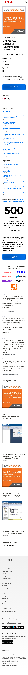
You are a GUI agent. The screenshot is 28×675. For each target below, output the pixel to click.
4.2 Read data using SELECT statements (11, 149)
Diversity (4, 585)
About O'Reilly (6, 568)
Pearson (7, 70)
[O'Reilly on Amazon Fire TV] (7, 643)
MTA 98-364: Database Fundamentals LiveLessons (13, 200)
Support (4, 593)
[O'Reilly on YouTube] (11, 560)
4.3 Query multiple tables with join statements (13, 155)
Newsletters (5, 598)
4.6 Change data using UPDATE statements (12, 171)
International (6, 608)
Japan (3, 614)
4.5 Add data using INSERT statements (10, 166)
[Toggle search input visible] (26, 2)
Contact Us (5, 596)
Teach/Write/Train (7, 571)
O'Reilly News (5, 576)
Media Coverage (6, 578)
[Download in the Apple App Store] (7, 628)
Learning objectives (8, 139)
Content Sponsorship (8, 588)
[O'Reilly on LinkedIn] (9, 560)
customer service (17, 228)
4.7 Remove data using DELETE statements (12, 177)
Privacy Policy (5, 601)
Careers (4, 573)
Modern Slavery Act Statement (9, 665)
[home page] (9, 2)
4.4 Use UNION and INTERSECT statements (12, 160)
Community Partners (7, 581)
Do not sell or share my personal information (13, 654)
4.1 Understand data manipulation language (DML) (13, 144)
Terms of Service (6, 661)
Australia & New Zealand (9, 611)
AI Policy (4, 603)
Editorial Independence (7, 663)
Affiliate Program (6, 583)
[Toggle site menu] (2, 2)
